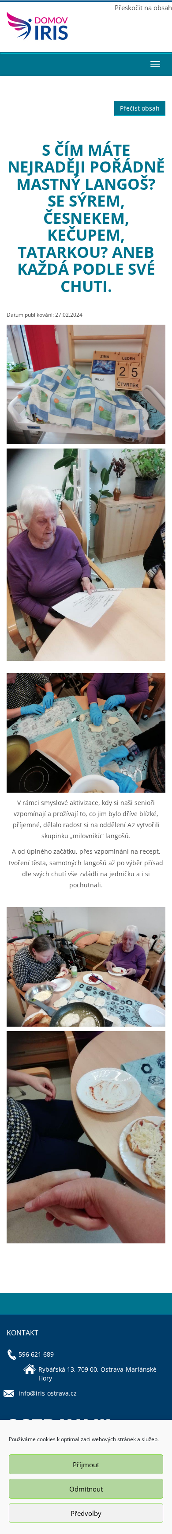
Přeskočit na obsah (143, 7)
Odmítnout (86, 1488)
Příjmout (86, 1464)
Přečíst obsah (140, 108)
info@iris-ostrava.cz (48, 1393)
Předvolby (86, 1513)
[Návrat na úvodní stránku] (43, 26)
